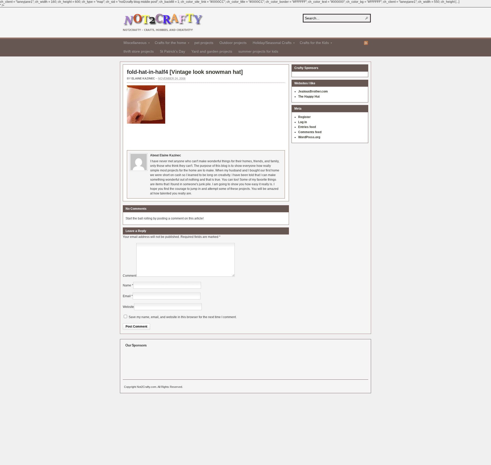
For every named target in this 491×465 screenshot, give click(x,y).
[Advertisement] (220, 136)
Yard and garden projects (211, 51)
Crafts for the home (169, 43)
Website (128, 307)
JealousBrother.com (313, 91)
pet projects (203, 43)
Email (127, 296)
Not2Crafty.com (163, 20)
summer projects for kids (258, 51)
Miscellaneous (133, 43)
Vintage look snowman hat (206, 72)
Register (304, 117)
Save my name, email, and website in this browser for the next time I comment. (183, 317)
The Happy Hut (309, 96)
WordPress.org (309, 137)
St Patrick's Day (172, 51)
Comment (129, 275)
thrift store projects (139, 51)
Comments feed (309, 132)
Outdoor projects (233, 43)
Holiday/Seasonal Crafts (271, 43)
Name (127, 285)
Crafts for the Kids (313, 43)
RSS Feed (366, 43)
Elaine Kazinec (143, 78)
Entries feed (307, 127)
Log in (302, 122)
